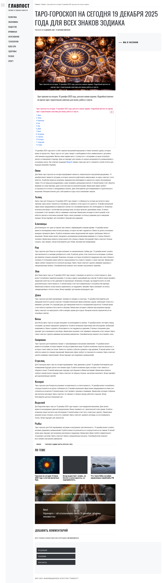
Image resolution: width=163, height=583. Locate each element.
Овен (39, 115)
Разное (11, 56)
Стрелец (40, 137)
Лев (39, 126)
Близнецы (41, 121)
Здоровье (12, 51)
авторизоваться (73, 538)
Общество (12, 27)
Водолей (41, 142)
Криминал (12, 31)
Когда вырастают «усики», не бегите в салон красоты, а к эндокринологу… (74, 478)
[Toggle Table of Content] (110, 112)
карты (60, 444)
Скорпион (41, 134)
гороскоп (48, 444)
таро (71, 444)
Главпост (19, 5)
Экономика (13, 22)
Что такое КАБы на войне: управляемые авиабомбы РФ (102, 477)
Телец (39, 118)
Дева (39, 129)
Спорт (11, 61)
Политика (12, 17)
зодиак (54, 444)
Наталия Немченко (63, 30)
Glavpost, (69, 162)
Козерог (41, 139)
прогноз (66, 444)
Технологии (13, 41)
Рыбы (40, 145)
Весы (39, 131)
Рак (39, 123)
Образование (13, 36)
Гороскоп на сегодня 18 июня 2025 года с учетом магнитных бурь (47, 478)
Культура (12, 46)
